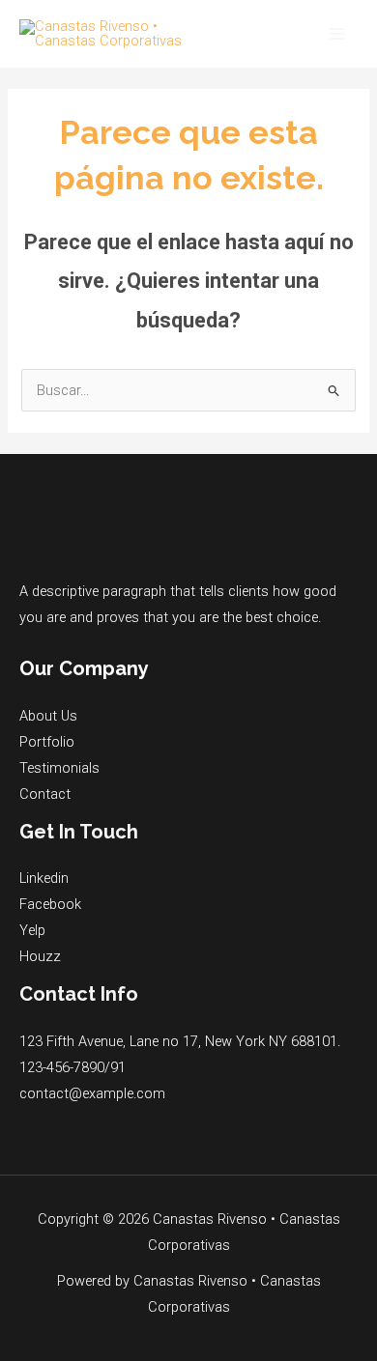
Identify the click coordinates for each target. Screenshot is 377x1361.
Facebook (50, 904)
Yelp (32, 930)
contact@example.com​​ (92, 1093)
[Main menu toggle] (337, 34)
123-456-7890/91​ (72, 1067)
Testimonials (59, 768)
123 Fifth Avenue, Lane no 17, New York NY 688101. (179, 1041)
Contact (45, 794)
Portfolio (46, 742)
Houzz (40, 956)
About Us (48, 715)
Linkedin (44, 878)
